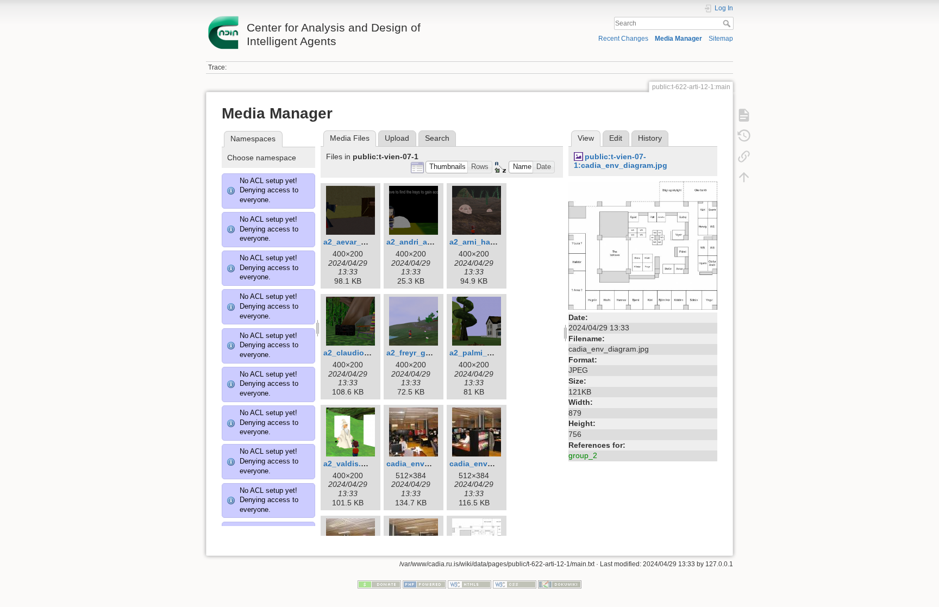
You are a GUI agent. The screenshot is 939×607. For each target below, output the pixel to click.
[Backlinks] (743, 156)
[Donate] (379, 583)
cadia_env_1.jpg (416, 463)
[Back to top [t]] (743, 177)
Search (728, 23)
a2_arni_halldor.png (486, 241)
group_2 (582, 455)
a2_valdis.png (349, 463)
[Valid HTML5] (469, 583)
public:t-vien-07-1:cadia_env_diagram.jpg (620, 161)
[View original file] (642, 245)
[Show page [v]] (743, 115)
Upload (397, 138)
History (650, 138)
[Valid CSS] (514, 583)
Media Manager (678, 38)
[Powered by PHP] (424, 583)
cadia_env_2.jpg (479, 463)
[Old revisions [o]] (743, 136)
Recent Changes (623, 38)
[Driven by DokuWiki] (559, 583)
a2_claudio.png (352, 352)
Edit (615, 138)
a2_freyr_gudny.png (423, 352)
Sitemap (721, 38)
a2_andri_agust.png (423, 241)
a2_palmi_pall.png (483, 352)
